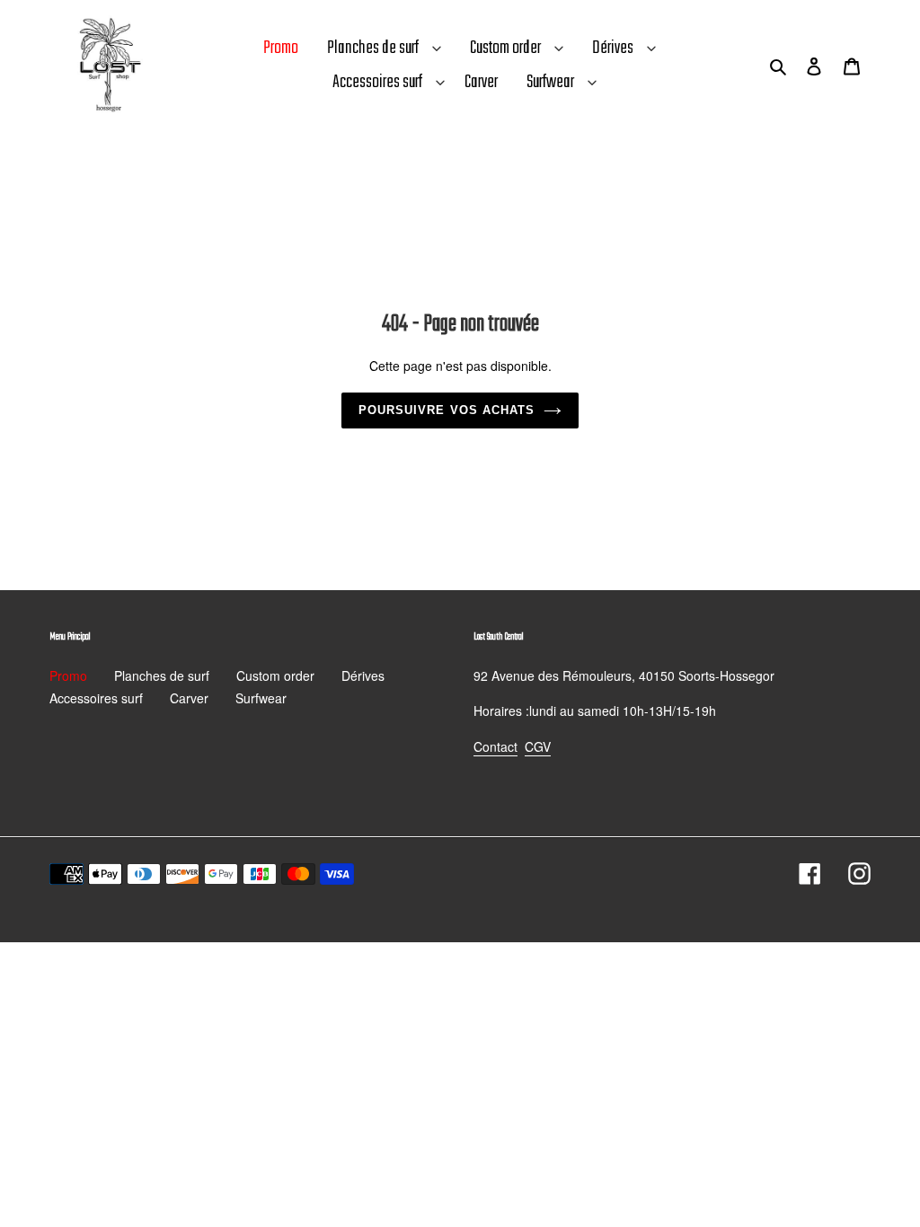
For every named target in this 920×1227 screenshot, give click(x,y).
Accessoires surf (377, 82)
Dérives (612, 48)
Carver (189, 698)
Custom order (505, 48)
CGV (538, 746)
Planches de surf (373, 48)
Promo (68, 675)
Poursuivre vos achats (446, 410)
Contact (495, 746)
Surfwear (550, 82)
